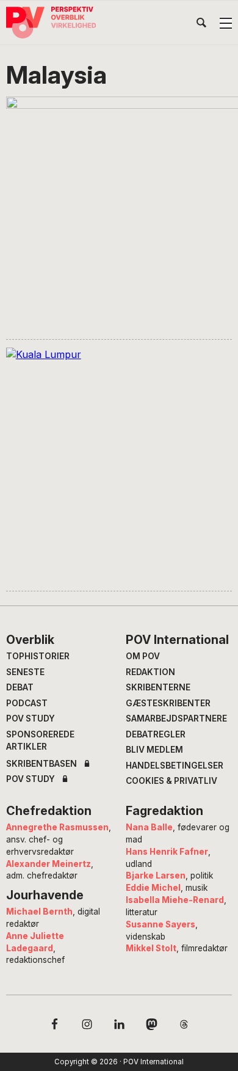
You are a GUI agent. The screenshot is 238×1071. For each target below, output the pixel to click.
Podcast (27, 703)
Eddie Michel (153, 888)
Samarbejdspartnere (176, 718)
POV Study (30, 718)
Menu (226, 23)
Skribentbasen (41, 764)
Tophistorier (38, 656)
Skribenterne (158, 687)
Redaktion (150, 672)
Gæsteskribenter (168, 703)
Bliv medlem (154, 750)
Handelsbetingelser (174, 765)
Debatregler (156, 734)
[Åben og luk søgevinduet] (201, 25)
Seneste (25, 672)
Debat (20, 687)
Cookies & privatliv (171, 781)
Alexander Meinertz (48, 864)
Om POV (143, 656)
